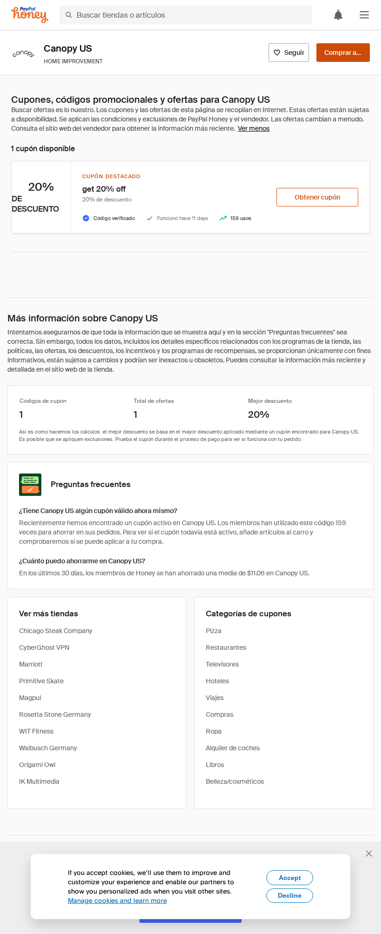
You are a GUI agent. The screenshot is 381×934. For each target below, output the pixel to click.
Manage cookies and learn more (117, 900)
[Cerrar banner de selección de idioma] (369, 853)
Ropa (214, 731)
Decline (290, 895)
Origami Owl (37, 765)
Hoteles (217, 681)
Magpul (30, 698)
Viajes (214, 698)
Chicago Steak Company (55, 631)
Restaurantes (226, 647)
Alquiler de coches (233, 748)
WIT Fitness (36, 731)
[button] (364, 15)
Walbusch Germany (48, 748)
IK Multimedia (39, 781)
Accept (290, 877)
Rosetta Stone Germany (55, 714)
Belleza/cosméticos (235, 781)
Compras (219, 714)
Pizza (214, 631)
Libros (215, 765)
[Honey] (29, 15)
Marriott (31, 664)
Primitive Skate (41, 681)
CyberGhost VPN (44, 647)
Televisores (222, 664)
